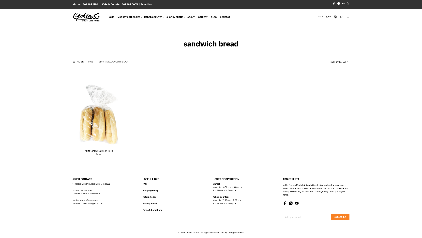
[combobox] (333, 62)
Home (111, 17)
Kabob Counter (153, 17)
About (191, 17)
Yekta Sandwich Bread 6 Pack (99, 150)
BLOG (214, 17)
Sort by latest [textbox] (338, 61)
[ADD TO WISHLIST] (98, 140)
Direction (146, 4)
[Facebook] (285, 203)
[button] (320, 16)
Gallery (203, 17)
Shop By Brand (174, 17)
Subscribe (340, 217)
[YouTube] (297, 203)
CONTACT (225, 17)
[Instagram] (291, 203)
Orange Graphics (236, 232)
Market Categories (129, 17)
